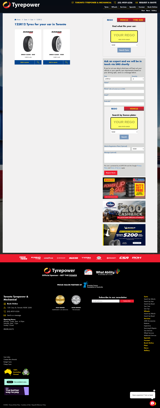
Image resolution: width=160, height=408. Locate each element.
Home (18, 20)
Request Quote (110, 173)
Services (123, 7)
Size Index (7, 357)
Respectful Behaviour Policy (39, 405)
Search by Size (149, 301)
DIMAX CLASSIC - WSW (56, 54)
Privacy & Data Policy (14, 405)
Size (105, 76)
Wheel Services (149, 333)
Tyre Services (148, 331)
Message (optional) (110, 152)
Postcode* (107, 101)
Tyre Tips (147, 309)
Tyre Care (147, 306)
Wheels (114, 7)
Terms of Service (116, 168)
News (148, 10)
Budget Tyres (8, 362)
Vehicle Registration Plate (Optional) (115, 146)
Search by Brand (149, 304)
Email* (106, 95)
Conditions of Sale (26, 405)
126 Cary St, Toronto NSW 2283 (19, 308)
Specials (132, 7)
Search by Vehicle (149, 299)
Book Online (152, 7)
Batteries (146, 323)
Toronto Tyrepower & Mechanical (93, 2)
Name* (106, 83)
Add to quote (24, 62)
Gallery (154, 10)
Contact (142, 7)
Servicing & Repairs (150, 328)
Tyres (107, 7)
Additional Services (150, 335)
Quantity (134, 76)
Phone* (114, 89)
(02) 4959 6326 (125, 2)
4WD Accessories (149, 321)
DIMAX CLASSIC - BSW (28, 54)
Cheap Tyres (7, 364)
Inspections (147, 326)
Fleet (143, 10)
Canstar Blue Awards (10, 359)
